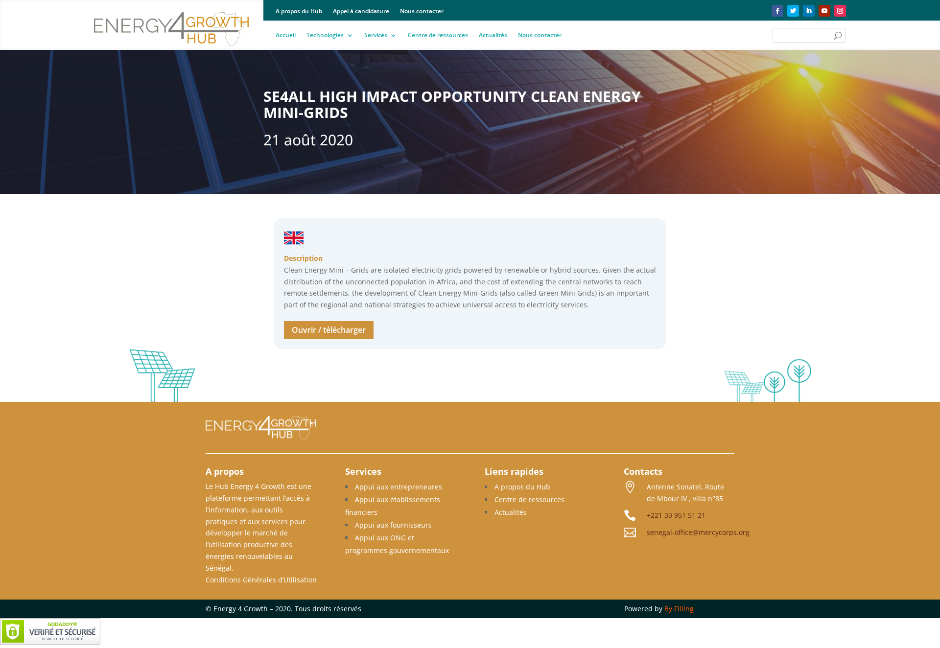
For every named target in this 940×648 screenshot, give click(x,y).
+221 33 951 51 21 (676, 515)
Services (375, 35)
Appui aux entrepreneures (398, 486)
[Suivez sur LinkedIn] (809, 11)
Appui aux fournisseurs (393, 525)
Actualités (493, 35)
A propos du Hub (299, 11)
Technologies (325, 35)
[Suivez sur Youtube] (824, 11)
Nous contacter (422, 11)
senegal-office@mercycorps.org (698, 532)
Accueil (286, 35)
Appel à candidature (361, 11)
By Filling (679, 608)
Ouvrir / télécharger (329, 329)
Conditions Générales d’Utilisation (261, 579)
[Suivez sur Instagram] (840, 11)
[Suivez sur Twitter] (793, 11)
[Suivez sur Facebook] (777, 11)
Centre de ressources (438, 35)
